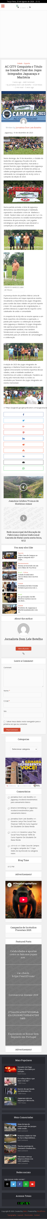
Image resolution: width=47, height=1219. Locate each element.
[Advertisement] (23, 33)
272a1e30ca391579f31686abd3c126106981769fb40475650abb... (23, 1015)
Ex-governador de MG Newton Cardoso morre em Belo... (27, 599)
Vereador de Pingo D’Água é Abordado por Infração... (26, 1069)
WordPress (41, 1211)
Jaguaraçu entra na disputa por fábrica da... (26, 1099)
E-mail (7, 701)
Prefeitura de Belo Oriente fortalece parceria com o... (28, 587)
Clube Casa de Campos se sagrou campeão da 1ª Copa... (27, 557)
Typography (11, 1215)
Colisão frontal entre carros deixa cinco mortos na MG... (28, 577)
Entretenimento (23, 563)
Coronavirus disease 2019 (23, 994)
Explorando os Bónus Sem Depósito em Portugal (23, 1035)
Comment (7, 667)
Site (5, 711)
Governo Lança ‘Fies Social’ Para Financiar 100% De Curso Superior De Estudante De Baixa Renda (24, 824)
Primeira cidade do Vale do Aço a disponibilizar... (27, 1137)
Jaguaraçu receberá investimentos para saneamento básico (24, 810)
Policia (26, 572)
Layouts (20, 1215)
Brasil (20, 572)
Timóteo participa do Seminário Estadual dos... (27, 1147)
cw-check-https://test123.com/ (23, 975)
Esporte (27, 63)
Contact (37, 1215)
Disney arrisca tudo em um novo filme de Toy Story (28, 567)
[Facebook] (20, 1184)
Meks (25, 1211)
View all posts (23, 648)
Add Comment (28, 82)
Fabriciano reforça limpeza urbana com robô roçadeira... (25, 1159)
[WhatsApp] (26, 1184)
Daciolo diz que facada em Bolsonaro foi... (26, 1090)
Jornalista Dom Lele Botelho (20, 85)
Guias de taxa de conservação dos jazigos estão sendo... (27, 1126)
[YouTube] (32, 1184)
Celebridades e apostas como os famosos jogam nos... (23, 954)
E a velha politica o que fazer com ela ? (26, 1079)
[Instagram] (7, 1184)
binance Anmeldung (18, 808)
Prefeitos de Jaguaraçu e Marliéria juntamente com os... (28, 610)
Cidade (19, 63)
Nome (7, 691)
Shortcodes (28, 1215)
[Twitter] (13, 1184)
